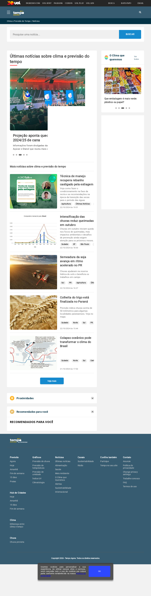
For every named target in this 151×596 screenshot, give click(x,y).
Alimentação (61, 465)
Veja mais (51, 381)
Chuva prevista (17, 542)
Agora (13, 461)
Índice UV (36, 478)
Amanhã (14, 469)
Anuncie (127, 461)
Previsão (14, 457)
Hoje (12, 465)
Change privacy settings (130, 473)
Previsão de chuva (41, 461)
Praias (13, 481)
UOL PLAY (79, 3)
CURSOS (68, 3)
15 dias (13, 477)
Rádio (80, 465)
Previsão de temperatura (38, 466)
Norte (75, 323)
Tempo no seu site (108, 465)
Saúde (58, 469)
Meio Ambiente (62, 473)
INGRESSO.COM (33, 3)
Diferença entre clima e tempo (17, 525)
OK (99, 571)
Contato (127, 457)
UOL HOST (46, 3)
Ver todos (136, 58)
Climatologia (38, 482)
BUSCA (111, 3)
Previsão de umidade (38, 473)
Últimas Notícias (83, 204)
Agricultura (66, 204)
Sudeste (64, 244)
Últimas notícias (62, 461)
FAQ (125, 482)
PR (70, 283)
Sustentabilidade (63, 488)
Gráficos (36, 457)
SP (74, 244)
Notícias (59, 457)
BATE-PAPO (126, 3)
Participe (104, 461)
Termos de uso (130, 486)
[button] (13, 155)
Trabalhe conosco (131, 478)
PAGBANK (58, 3)
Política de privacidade (128, 466)
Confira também (108, 457)
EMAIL (141, 3)
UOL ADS (90, 3)
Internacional (61, 492)
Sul (62, 283)
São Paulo (85, 244)
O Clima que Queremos (61, 478)
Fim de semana (17, 473)
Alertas (58, 484)
